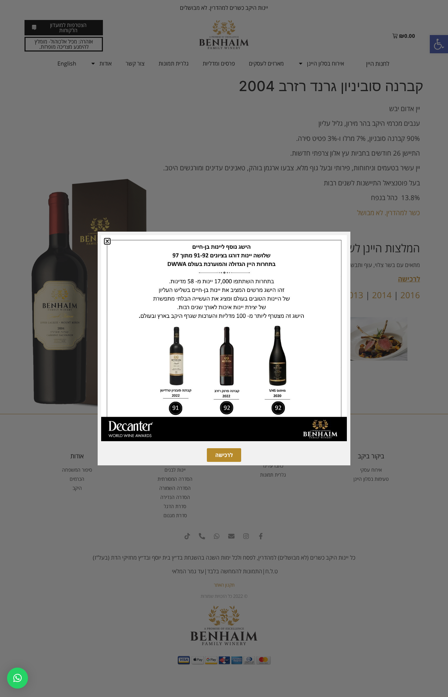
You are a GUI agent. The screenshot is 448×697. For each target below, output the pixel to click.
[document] (224, 348)
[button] (17, 678)
